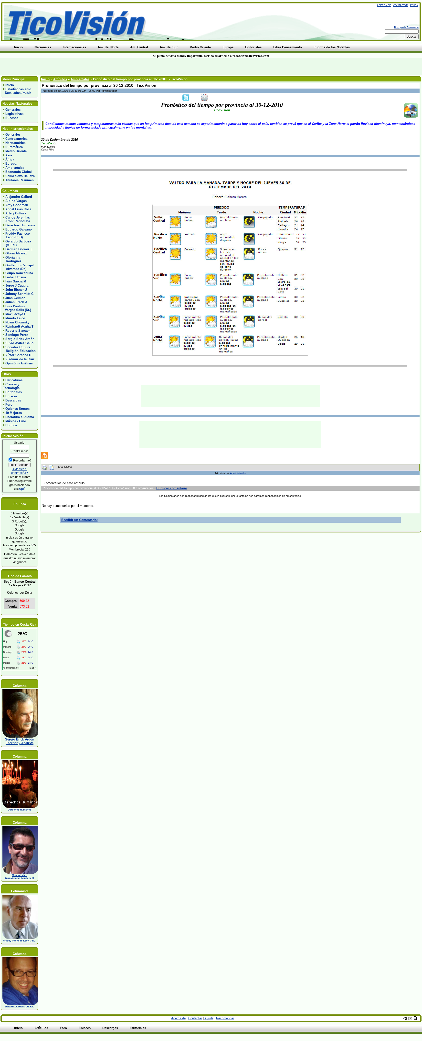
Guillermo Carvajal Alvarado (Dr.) (18, 267)
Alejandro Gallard (18, 197)
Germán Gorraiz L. (19, 249)
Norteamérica (15, 143)
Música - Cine (15, 421)
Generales (13, 109)
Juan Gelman (15, 298)
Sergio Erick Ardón (19, 339)
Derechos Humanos (20, 225)
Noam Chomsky (17, 322)
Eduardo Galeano (18, 229)
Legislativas (14, 114)
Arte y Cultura (15, 213)
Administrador (238, 473)
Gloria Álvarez (16, 253)
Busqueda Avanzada (406, 27)
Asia (8, 155)
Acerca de (384, 5)
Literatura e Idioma (19, 417)
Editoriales (13, 392)
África (9, 159)
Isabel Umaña (15, 277)
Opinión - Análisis (19, 363)
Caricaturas (13, 380)
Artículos (60, 79)
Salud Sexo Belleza (20, 176)
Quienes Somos (17, 408)
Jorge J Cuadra (16, 285)
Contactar (400, 5)
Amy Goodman (16, 205)
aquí (21, 488)
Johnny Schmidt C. (19, 294)
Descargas (13, 400)
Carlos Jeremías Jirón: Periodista (16, 219)
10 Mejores (13, 413)
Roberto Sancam (18, 330)
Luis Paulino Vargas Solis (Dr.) (17, 308)
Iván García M (15, 281)
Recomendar (225, 1018)
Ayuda (414, 5)
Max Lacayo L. (16, 314)
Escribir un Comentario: (79, 520)
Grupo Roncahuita (19, 273)
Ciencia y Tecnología (11, 386)
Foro (8, 404)
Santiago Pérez (16, 335)
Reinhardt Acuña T (19, 326)
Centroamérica (16, 138)
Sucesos (11, 118)
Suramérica (14, 147)
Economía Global (18, 172)
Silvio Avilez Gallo (19, 343)
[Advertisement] (101, 66)
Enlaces (11, 396)
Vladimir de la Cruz (20, 359)
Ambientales (14, 168)
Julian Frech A (16, 302)
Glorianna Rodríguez (12, 259)
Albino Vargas (16, 201)
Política (11, 425)
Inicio (9, 85)
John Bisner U (16, 289)
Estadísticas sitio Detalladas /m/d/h (17, 91)
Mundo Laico (15, 318)
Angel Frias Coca (18, 209)
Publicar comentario (171, 488)
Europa (10, 163)
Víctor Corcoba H (18, 355)
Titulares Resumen (19, 180)
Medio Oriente (16, 151)
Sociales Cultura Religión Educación (19, 349)
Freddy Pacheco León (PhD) (16, 235)
